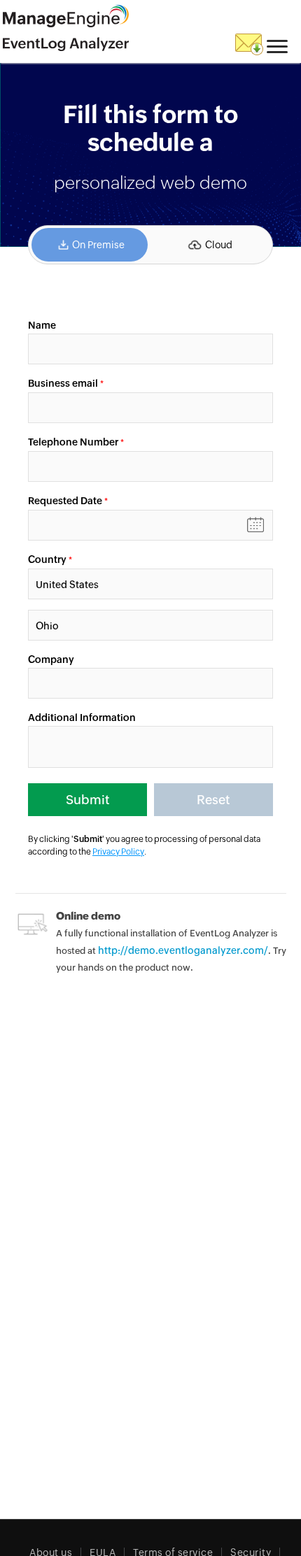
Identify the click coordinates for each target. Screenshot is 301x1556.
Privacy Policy (118, 852)
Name (42, 325)
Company (51, 659)
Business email (63, 383)
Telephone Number (73, 442)
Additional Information (82, 717)
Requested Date (66, 500)
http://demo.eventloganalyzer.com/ (183, 950)
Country (47, 559)
